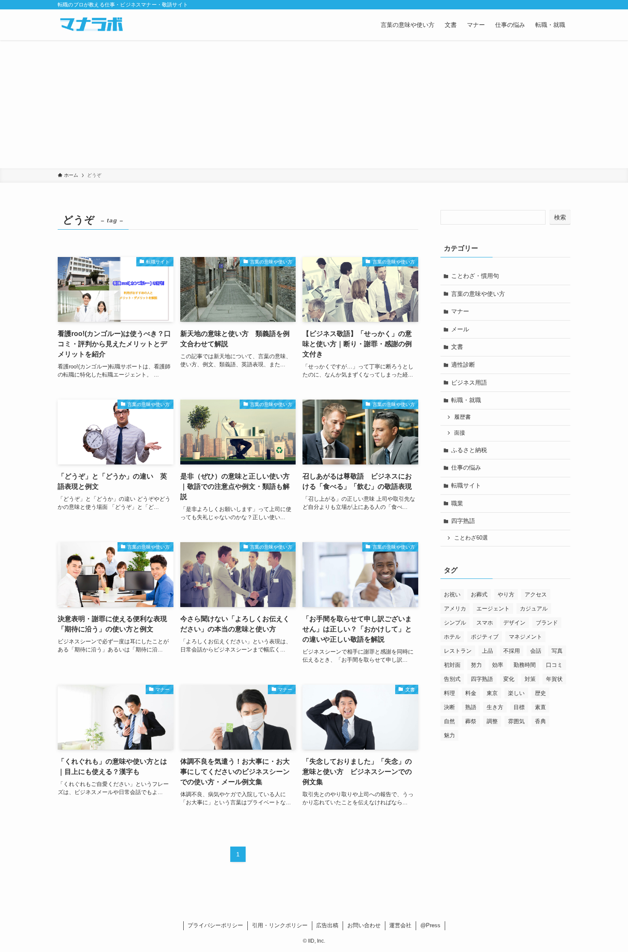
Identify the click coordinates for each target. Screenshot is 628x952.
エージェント (493, 608)
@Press (430, 925)
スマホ (484, 622)
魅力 (449, 735)
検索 (560, 217)
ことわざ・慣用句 (475, 275)
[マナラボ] (91, 24)
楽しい (516, 693)
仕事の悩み (466, 467)
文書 (457, 346)
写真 (557, 651)
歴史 (540, 693)
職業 (457, 503)
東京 (492, 693)
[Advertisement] (314, 104)
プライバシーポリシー (215, 925)
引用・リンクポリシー (280, 925)
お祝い (452, 594)
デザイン (514, 622)
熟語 (470, 707)
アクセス (536, 594)
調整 (492, 721)
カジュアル (534, 608)
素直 (540, 707)
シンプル (455, 622)
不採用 (511, 651)
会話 (535, 651)
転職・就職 (466, 400)
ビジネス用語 (469, 382)
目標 (519, 707)
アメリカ (455, 608)
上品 (487, 651)
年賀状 (554, 679)
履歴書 (462, 417)
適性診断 (463, 364)
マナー (460, 311)
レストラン (458, 651)
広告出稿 (327, 925)
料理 (449, 693)
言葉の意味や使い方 (478, 293)
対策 (530, 679)
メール (460, 329)
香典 (540, 721)
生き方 (495, 707)
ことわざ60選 (471, 538)
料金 (470, 693)
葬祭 (470, 721)
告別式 (452, 679)
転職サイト (466, 485)
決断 (449, 707)
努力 (476, 665)
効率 (497, 665)
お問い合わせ (364, 925)
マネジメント (525, 637)
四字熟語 (463, 520)
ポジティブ (485, 637)
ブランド (547, 622)
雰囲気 (516, 721)
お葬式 (479, 594)
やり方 (506, 594)
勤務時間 (525, 665)
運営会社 (400, 925)
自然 (449, 721)
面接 (459, 433)
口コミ (554, 665)
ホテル (452, 637)
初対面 (452, 665)
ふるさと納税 (469, 450)
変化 (508, 679)
